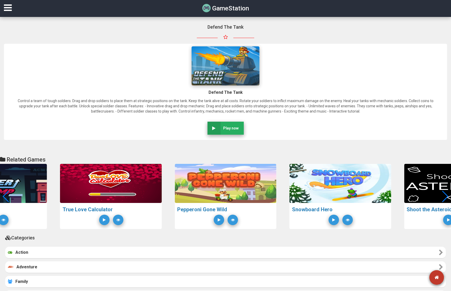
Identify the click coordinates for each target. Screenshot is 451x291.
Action (20, 252)
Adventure (25, 266)
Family (20, 281)
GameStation (230, 8)
